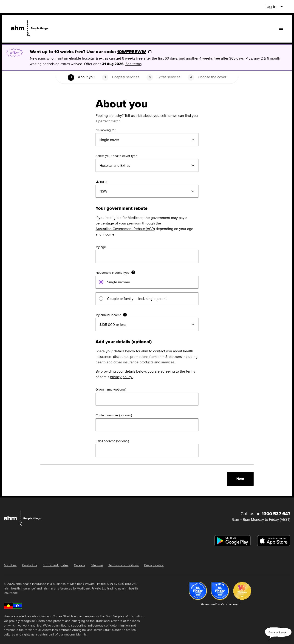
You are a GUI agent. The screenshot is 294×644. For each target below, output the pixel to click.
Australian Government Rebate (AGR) (125, 228)
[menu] (281, 28)
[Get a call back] (278, 634)
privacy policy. (121, 377)
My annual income (108, 315)
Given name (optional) (111, 389)
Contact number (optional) (114, 415)
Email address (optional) (112, 441)
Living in (101, 181)
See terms (133, 63)
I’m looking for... (106, 130)
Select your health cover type (116, 155)
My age (101, 246)
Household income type (113, 272)
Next (240, 478)
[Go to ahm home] (30, 28)
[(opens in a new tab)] (233, 540)
